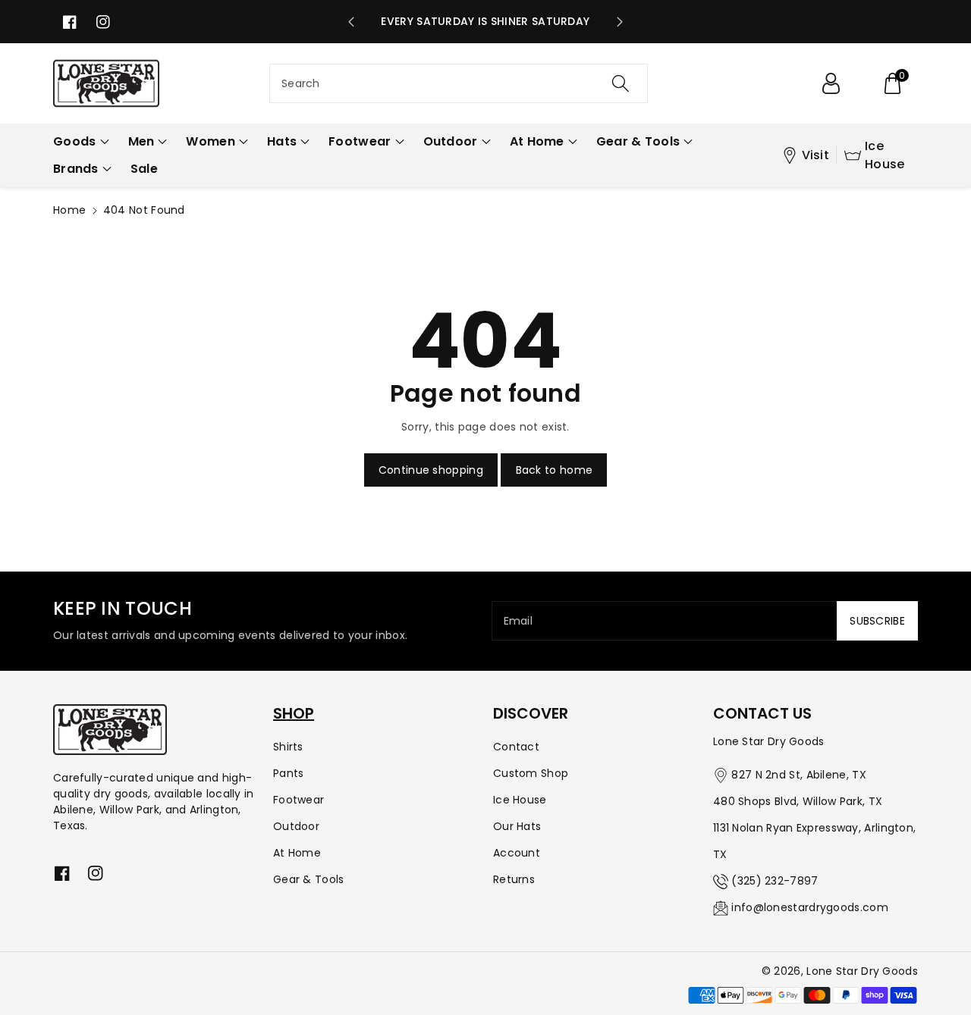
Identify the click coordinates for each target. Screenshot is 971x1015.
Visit (816, 155)
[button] (892, 83)
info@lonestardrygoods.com (809, 907)
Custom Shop (530, 773)
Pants (288, 773)
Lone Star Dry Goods (862, 971)
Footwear (298, 799)
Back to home (554, 470)
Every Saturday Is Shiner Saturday (485, 21)
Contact (516, 746)
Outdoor (296, 826)
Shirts (288, 746)
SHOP (293, 713)
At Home (297, 852)
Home (69, 210)
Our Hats (517, 826)
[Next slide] (620, 22)
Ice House (885, 155)
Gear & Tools (308, 879)
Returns (514, 879)
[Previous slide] (351, 22)
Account (516, 852)
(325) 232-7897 (774, 880)
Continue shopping (431, 470)
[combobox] (458, 83)
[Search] (619, 83)
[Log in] (830, 83)
